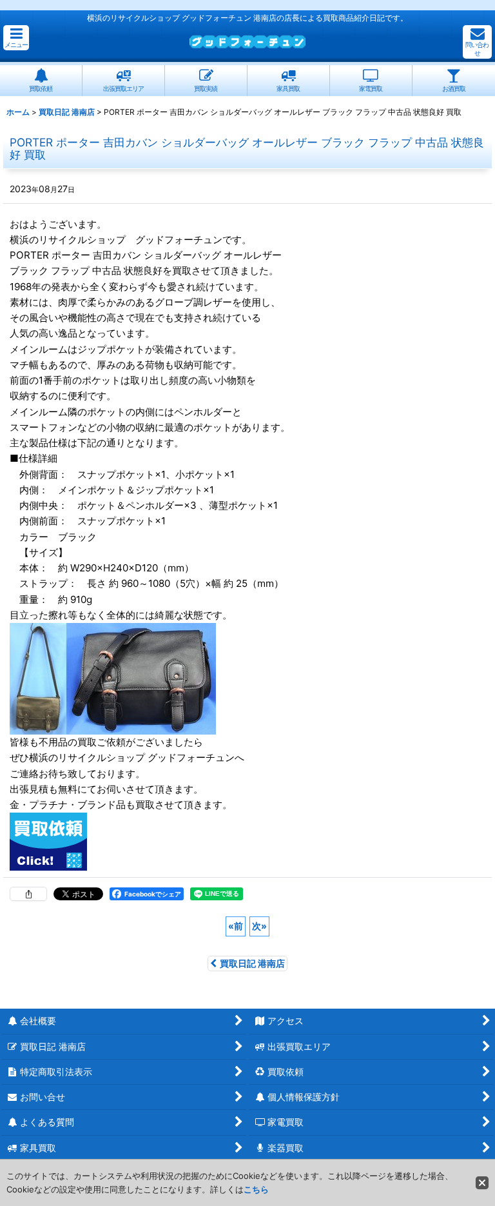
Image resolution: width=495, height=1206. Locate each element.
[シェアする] (28, 894)
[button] (16, 37)
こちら (256, 1189)
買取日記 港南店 (252, 963)
